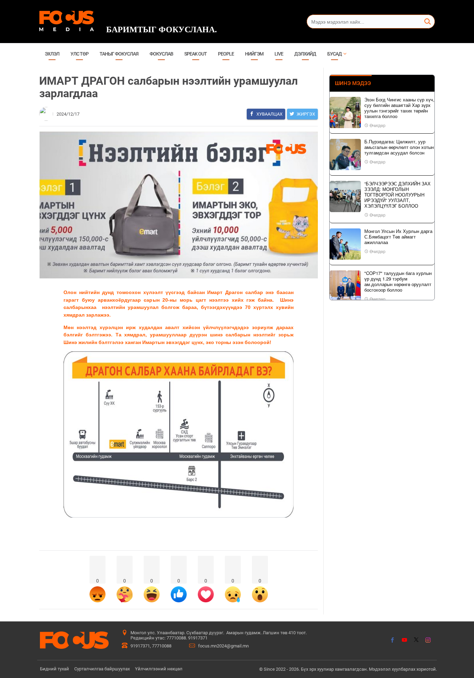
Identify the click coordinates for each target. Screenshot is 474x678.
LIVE (278, 54)
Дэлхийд (305, 54)
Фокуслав (161, 54)
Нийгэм (254, 54)
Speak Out (195, 54)
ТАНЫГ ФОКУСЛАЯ (119, 54)
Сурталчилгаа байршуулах (102, 668)
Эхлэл (52, 54)
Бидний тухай (54, 668)
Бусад (334, 54)
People (226, 54)
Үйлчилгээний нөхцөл (159, 668)
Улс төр (79, 54)
